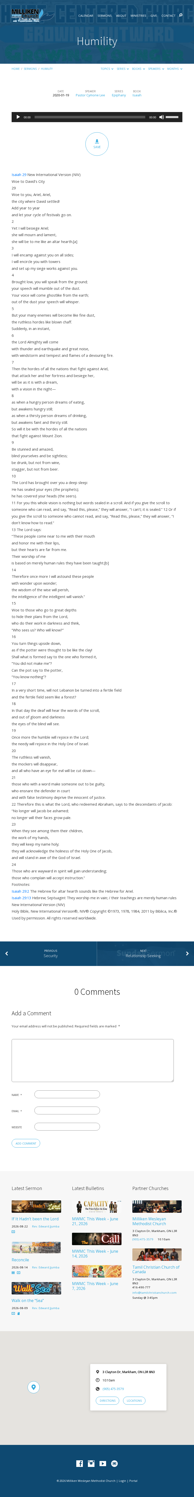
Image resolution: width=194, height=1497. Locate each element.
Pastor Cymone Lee (90, 95)
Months (173, 69)
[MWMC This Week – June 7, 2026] (97, 1274)
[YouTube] (103, 1464)
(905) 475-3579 (142, 1239)
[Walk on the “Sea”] (36, 1291)
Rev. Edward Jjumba (45, 1226)
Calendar (85, 15)
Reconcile (20, 1260)
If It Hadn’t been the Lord (35, 1219)
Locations (134, 1400)
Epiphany (119, 95)
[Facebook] (79, 1464)
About (121, 15)
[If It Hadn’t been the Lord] (36, 1209)
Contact (168, 15)
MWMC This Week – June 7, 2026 (95, 1286)
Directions (107, 1400)
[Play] (18, 117)
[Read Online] (13, 1272)
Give (154, 15)
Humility (47, 69)
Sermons (105, 15)
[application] (97, 117)
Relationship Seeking (143, 955)
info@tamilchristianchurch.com (154, 1292)
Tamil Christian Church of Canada (156, 1269)
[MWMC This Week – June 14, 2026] (97, 1242)
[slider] (173, 116)
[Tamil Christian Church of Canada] (157, 1258)
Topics (106, 69)
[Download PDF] (18, 1313)
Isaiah (137, 95)
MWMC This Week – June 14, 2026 (95, 1254)
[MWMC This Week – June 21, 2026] (97, 1209)
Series (121, 69)
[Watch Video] (13, 1232)
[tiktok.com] (114, 1464)
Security (51, 955)
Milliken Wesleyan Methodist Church (149, 1221)
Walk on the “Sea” (28, 1300)
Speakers (154, 69)
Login (122, 1481)
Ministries (138, 15)
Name (17, 1095)
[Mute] (161, 117)
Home (16, 69)
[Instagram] (91, 1464)
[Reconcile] (36, 1250)
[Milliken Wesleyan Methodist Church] (157, 1209)
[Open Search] (180, 15)
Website (17, 1127)
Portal (133, 1481)
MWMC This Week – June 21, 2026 (95, 1221)
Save (97, 147)
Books (137, 69)
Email (17, 1111)
